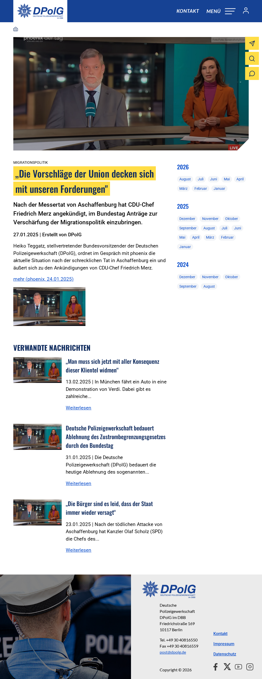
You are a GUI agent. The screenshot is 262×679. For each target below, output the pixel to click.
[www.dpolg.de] (15, 29)
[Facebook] (216, 666)
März (183, 188)
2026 (183, 166)
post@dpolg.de (173, 652)
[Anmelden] (244, 11)
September (187, 228)
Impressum (223, 643)
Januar (219, 188)
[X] (225, 666)
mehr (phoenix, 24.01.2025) (43, 279)
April (240, 179)
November (210, 219)
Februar (200, 188)
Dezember (187, 219)
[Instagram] (248, 666)
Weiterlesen (78, 408)
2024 (183, 264)
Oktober (231, 219)
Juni (213, 179)
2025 (183, 206)
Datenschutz (224, 654)
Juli (200, 179)
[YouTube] (236, 666)
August (185, 179)
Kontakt (188, 11)
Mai (227, 179)
